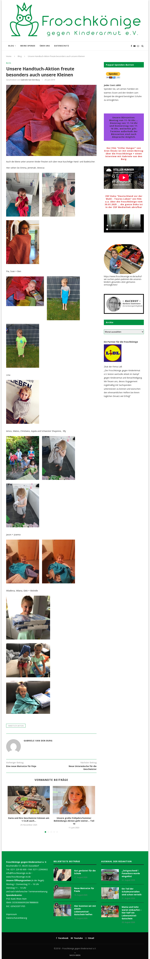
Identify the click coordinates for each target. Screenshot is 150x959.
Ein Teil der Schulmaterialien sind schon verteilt (132, 891)
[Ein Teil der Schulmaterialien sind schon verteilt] (110, 893)
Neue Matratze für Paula (84, 890)
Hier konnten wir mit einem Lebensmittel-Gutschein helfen (85, 910)
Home (8, 56)
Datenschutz (61, 46)
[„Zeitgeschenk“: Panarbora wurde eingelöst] (110, 875)
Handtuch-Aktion (16, 726)
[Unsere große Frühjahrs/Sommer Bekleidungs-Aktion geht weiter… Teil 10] (74, 800)
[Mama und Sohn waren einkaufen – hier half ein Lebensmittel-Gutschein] (110, 911)
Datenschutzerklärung (16, 918)
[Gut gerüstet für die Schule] (62, 875)
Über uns (45, 46)
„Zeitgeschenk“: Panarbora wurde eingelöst (131, 873)
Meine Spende (27, 46)
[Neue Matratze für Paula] (62, 893)
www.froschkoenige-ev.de (18, 876)
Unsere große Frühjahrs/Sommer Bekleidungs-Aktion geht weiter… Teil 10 (74, 821)
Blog (11, 46)
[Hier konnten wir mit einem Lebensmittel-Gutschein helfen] (62, 910)
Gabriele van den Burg (30, 80)
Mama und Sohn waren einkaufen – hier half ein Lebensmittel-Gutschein (132, 913)
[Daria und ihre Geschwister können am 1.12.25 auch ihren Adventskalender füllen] (29, 800)
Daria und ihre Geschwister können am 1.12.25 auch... (28, 819)
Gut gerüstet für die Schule (85, 872)
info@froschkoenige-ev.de (18, 873)
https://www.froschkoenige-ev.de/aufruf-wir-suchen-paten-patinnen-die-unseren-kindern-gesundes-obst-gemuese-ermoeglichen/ (123, 280)
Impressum (11, 914)
